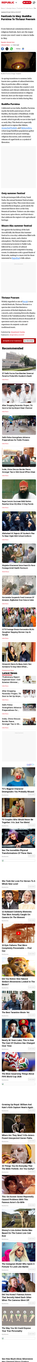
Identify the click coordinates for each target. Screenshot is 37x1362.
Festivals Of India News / (25, 8)
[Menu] (34, 2)
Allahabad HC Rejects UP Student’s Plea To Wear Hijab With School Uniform (18, 534)
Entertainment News (8, 670)
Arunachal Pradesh (9, 128)
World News (5, 571)
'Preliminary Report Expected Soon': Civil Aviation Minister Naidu (11, 681)
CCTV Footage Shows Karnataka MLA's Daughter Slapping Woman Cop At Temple (18, 632)
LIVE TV (28, 2)
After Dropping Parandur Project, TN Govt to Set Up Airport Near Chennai (17, 406)
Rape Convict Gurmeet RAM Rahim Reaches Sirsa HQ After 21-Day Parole (17, 502)
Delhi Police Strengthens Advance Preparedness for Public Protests (16, 438)
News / (3, 8)
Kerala (25, 301)
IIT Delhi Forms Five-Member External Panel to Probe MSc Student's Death (17, 374)
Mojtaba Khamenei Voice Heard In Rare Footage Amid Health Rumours (18, 566)
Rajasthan (16, 258)
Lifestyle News (5, 45)
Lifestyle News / (11, 8)
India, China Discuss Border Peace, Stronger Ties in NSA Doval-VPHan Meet (18, 470)
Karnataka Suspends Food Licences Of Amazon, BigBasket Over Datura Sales (18, 598)
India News (5, 379)
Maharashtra (26, 128)
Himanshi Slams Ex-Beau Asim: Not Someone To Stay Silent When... (16, 665)
